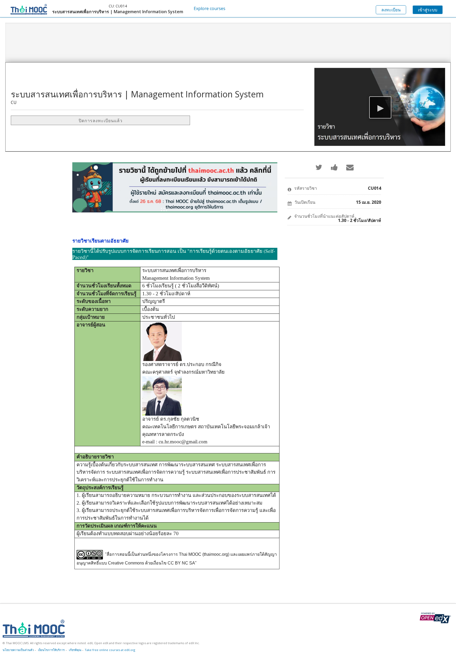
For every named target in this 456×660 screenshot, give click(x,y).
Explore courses (209, 8)
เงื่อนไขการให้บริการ (51, 650)
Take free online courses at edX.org (110, 650)
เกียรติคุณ (75, 650)
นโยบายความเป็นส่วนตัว (18, 650)
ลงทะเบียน (391, 10)
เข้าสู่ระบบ (427, 10)
